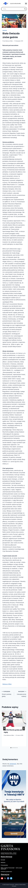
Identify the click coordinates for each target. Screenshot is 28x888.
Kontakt (3, 860)
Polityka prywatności (6, 871)
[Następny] (23, 728)
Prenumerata (4, 865)
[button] (26, 3)
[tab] (10, 747)
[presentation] (14, 719)
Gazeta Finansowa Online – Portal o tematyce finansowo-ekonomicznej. (8, 853)
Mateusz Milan (9, 41)
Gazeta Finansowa (10, 847)
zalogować (12, 764)
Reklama (3, 862)
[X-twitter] (5, 878)
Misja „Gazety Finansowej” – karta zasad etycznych (11, 868)
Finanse (4, 30)
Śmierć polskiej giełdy (6, 694)
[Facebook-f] (8, 878)
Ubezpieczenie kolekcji (21, 694)
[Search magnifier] (25, 9)
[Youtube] (2, 878)
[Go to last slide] (4, 728)
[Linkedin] (11, 878)
